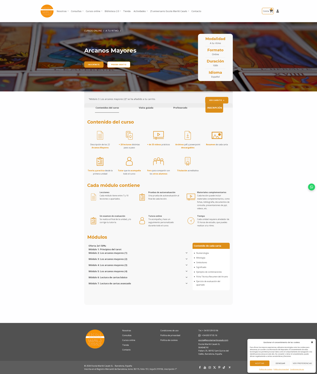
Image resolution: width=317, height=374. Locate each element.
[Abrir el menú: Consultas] (83, 11)
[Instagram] (209, 367)
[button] (312, 342)
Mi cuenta (276, 11)
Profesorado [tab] (180, 107)
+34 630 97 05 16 (209, 335)
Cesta (267, 10)
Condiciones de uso (297, 369)
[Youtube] (205, 367)
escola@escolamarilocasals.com (213, 340)
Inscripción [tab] (214, 107)
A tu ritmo (112, 30)
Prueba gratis (118, 64)
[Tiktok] (224, 367)
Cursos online (93, 11)
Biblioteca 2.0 (112, 11)
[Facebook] (200, 367)
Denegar (280, 363)
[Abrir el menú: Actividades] (147, 11)
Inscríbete (94, 64)
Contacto (196, 11)
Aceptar (259, 363)
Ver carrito (215, 100)
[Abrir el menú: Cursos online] (101, 11)
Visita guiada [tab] (145, 107)
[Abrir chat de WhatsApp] (311, 187)
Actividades (140, 11)
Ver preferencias (302, 363)
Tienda (127, 11)
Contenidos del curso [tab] (107, 107)
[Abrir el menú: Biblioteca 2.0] (120, 11)
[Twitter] (214, 367)
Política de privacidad (281, 369)
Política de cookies (265, 369)
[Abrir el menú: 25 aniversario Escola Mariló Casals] (188, 11)
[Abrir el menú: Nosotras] (68, 11)
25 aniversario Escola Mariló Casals (168, 11)
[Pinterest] (219, 367)
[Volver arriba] (230, 367)
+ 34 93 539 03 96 (210, 330)
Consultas (76, 11)
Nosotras (62, 11)
